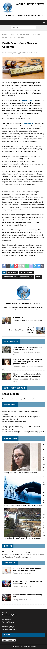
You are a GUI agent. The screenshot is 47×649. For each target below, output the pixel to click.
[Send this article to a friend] (19, 266)
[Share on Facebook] (4, 266)
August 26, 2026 (21, 573)
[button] (43, 22)
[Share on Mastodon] (31, 266)
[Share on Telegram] (35, 266)
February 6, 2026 (21, 379)
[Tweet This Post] (8, 266)
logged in (15, 399)
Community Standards (9, 629)
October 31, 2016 (10, 52)
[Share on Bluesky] (39, 266)
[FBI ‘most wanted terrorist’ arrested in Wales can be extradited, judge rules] (6, 376)
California (12, 272)
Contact (5, 612)
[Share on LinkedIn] (12, 266)
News (13, 34)
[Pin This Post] (16, 266)
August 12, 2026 (21, 599)
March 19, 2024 (21, 352)
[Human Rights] (6, 570)
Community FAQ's (8, 626)
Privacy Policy (6, 619)
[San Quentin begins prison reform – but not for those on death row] (6, 349)
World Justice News (27, 52)
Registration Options (9, 615)
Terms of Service (8, 622)
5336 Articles (36, 303)
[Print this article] (23, 266)
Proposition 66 (26, 100)
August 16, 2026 (21, 586)
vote (38, 277)
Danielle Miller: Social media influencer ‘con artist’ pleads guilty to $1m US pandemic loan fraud (27, 362)
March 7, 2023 (20, 366)
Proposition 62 (28, 123)
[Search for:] (23, 27)
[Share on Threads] (42, 266)
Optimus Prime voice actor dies (14, 421)
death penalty (26, 272)
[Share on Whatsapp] (27, 266)
